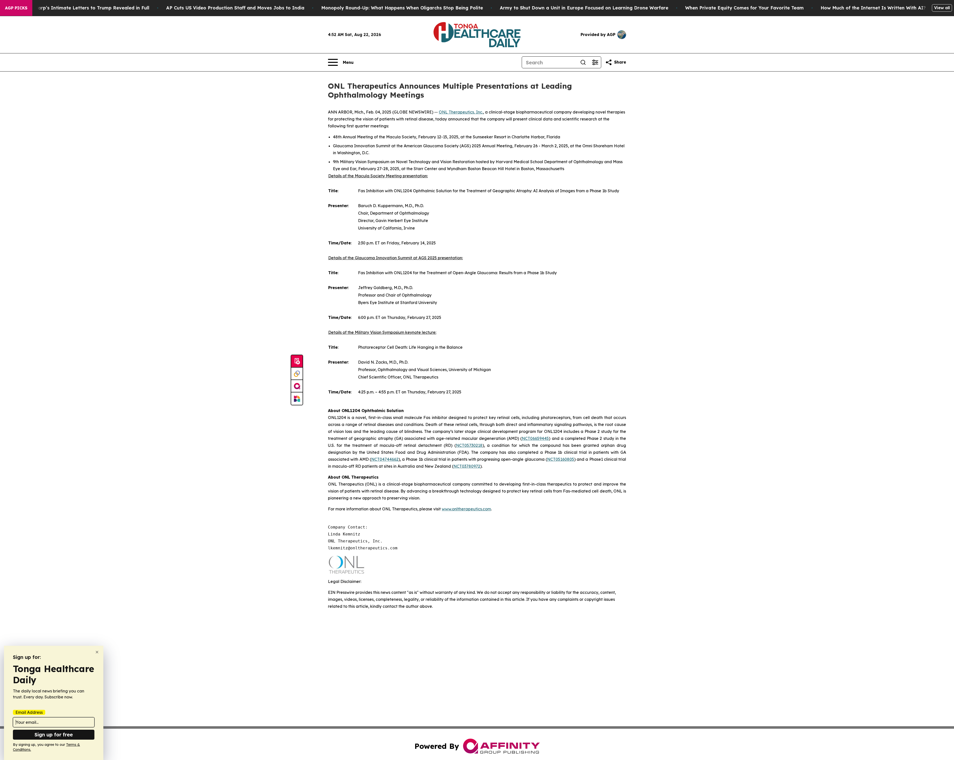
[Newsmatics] (297, 398)
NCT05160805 (560, 459)
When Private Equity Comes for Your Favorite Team (744, 8)
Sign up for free (54, 734)
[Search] (583, 62)
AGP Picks (16, 7)
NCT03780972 (466, 466)
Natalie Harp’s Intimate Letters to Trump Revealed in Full (82, 8)
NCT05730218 (469, 445)
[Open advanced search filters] (595, 62)
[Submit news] (297, 361)
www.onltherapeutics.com (466, 508)
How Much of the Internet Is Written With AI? (873, 8)
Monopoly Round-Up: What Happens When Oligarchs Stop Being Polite (402, 8)
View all (942, 7)
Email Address (29, 712)
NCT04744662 (384, 459)
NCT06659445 (535, 438)
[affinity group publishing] (297, 386)
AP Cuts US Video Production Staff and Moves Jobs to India (235, 8)
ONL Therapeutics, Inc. (461, 112)
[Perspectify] (297, 374)
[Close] (97, 652)
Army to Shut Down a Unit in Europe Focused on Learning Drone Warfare (584, 8)
